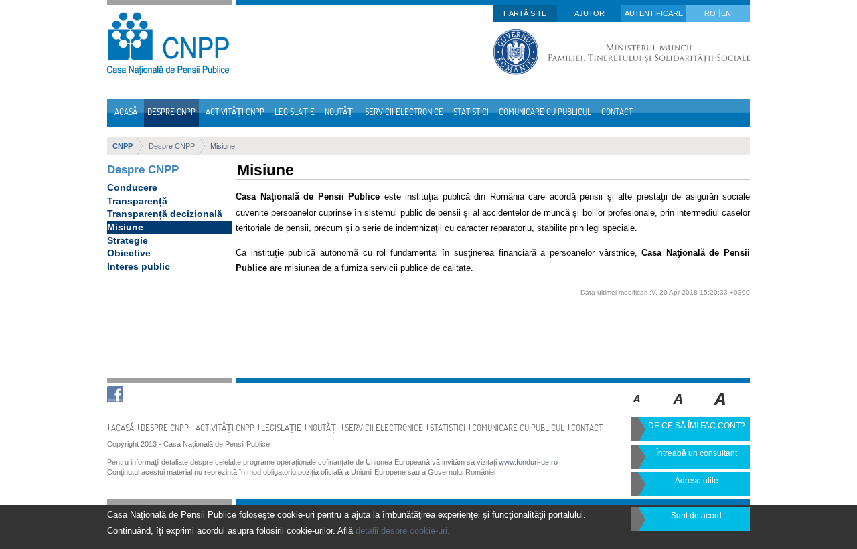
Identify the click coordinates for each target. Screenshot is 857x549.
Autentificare (654, 13)
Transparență (137, 200)
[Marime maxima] (720, 408)
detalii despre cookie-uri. (403, 531)
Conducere (132, 187)
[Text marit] (678, 408)
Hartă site (524, 13)
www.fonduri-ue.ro (528, 462)
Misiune (222, 146)
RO (711, 13)
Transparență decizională (164, 213)
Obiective (129, 253)
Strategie (127, 240)
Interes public (138, 266)
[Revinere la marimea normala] (637, 408)
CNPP (122, 146)
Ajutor (589, 13)
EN (726, 13)
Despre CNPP (172, 146)
